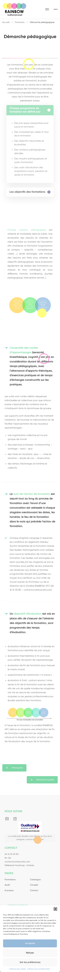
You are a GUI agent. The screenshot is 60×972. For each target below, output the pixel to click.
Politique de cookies (17, 969)
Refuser (30, 953)
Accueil (6, 22)
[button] (55, 909)
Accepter (30, 943)
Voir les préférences (30, 962)
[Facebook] (7, 818)
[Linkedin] (15, 818)
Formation (20, 22)
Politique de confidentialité (38, 969)
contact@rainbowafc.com (17, 862)
